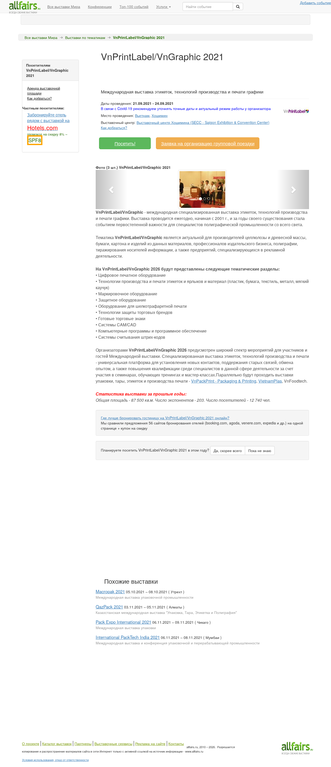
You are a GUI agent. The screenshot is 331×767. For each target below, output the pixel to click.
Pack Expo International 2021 (123, 622)
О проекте (30, 743)
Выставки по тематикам (85, 37)
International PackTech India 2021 (128, 637)
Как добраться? (39, 98)
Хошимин (160, 115)
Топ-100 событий (133, 6)
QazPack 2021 (109, 607)
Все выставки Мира (63, 6)
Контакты (176, 743)
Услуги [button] (162, 6)
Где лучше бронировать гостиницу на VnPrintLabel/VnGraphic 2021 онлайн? (165, 417)
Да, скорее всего (228, 450)
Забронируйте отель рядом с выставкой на (48, 121)
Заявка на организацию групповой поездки (207, 143)
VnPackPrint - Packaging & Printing (223, 381)
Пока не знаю (259, 450)
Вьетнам (142, 115)
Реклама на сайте (150, 743)
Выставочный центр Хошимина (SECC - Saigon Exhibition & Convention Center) (203, 122)
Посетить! (125, 143)
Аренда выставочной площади (43, 91)
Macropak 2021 (110, 591)
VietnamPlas (270, 381)
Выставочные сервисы (113, 743)
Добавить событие (315, 2)
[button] (112, 189)
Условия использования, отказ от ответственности (55, 760)
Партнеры (83, 743)
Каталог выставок (57, 743)
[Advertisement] (195, 73)
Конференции (100, 6)
